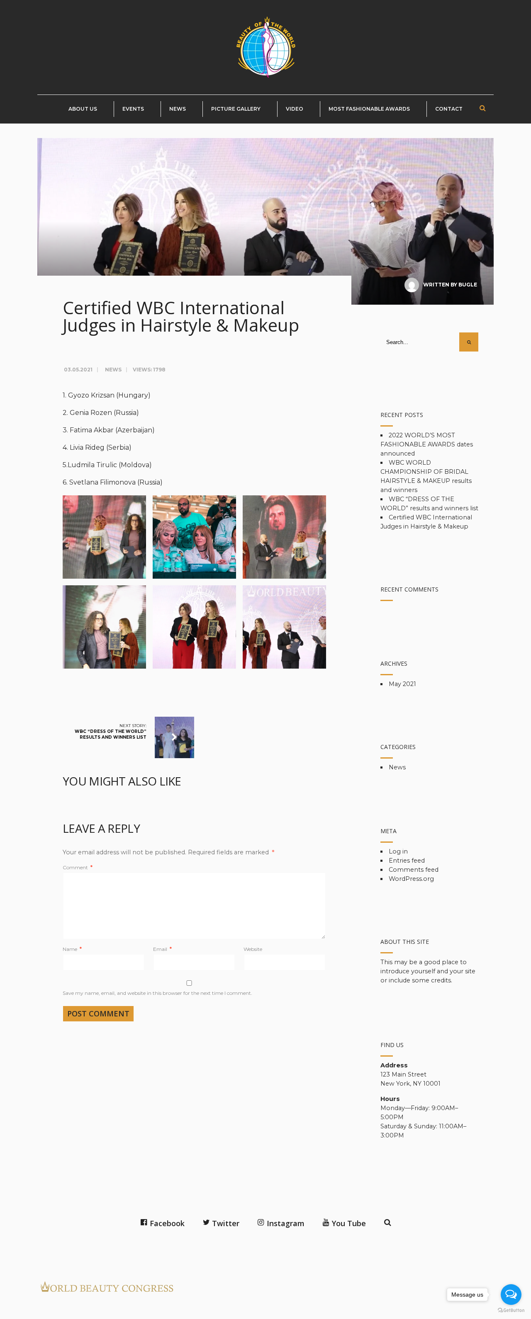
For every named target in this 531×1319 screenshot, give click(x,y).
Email (162, 949)
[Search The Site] (386, 1221)
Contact (449, 109)
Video (294, 109)
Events (133, 109)
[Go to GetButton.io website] (511, 1310)
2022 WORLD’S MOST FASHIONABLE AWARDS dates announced (426, 444)
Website (253, 949)
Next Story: (110, 731)
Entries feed (407, 860)
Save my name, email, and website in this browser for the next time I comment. (157, 993)
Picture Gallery (236, 109)
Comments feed (413, 869)
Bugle (467, 284)
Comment (78, 867)
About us (82, 109)
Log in (398, 851)
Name (72, 949)
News (177, 109)
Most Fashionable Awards (369, 109)
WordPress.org (411, 879)
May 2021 (402, 684)
